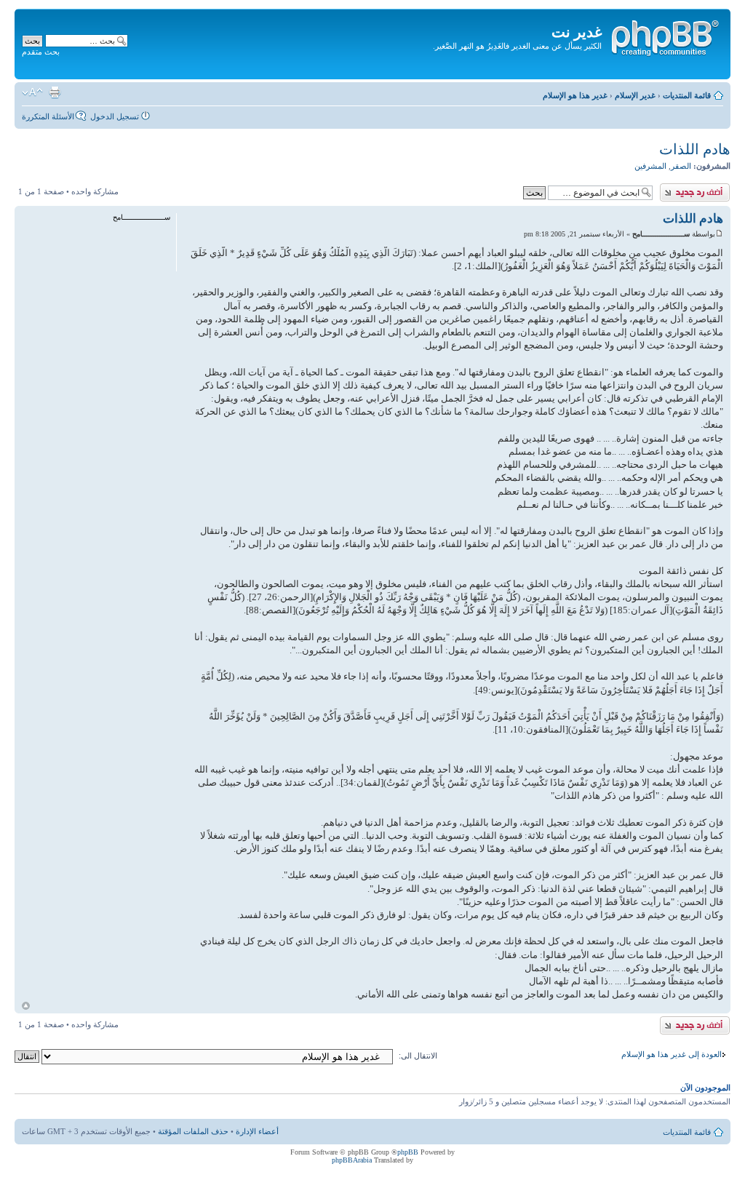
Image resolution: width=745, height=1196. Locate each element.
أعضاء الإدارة (257, 1131)
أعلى (26, 1006)
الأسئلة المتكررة (48, 116)
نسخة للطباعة (55, 92)
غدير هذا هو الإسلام (575, 95)
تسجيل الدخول (114, 116)
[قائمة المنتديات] (664, 35)
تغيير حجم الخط (32, 92)
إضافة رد (715, 187)
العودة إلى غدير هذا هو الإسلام (671, 1054)
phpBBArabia (352, 1160)
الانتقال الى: (418, 1055)
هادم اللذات (694, 149)
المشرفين (650, 166)
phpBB (407, 1152)
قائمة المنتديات (687, 95)
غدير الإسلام (635, 95)
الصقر (681, 166)
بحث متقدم (41, 51)
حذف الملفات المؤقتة (193, 1131)
